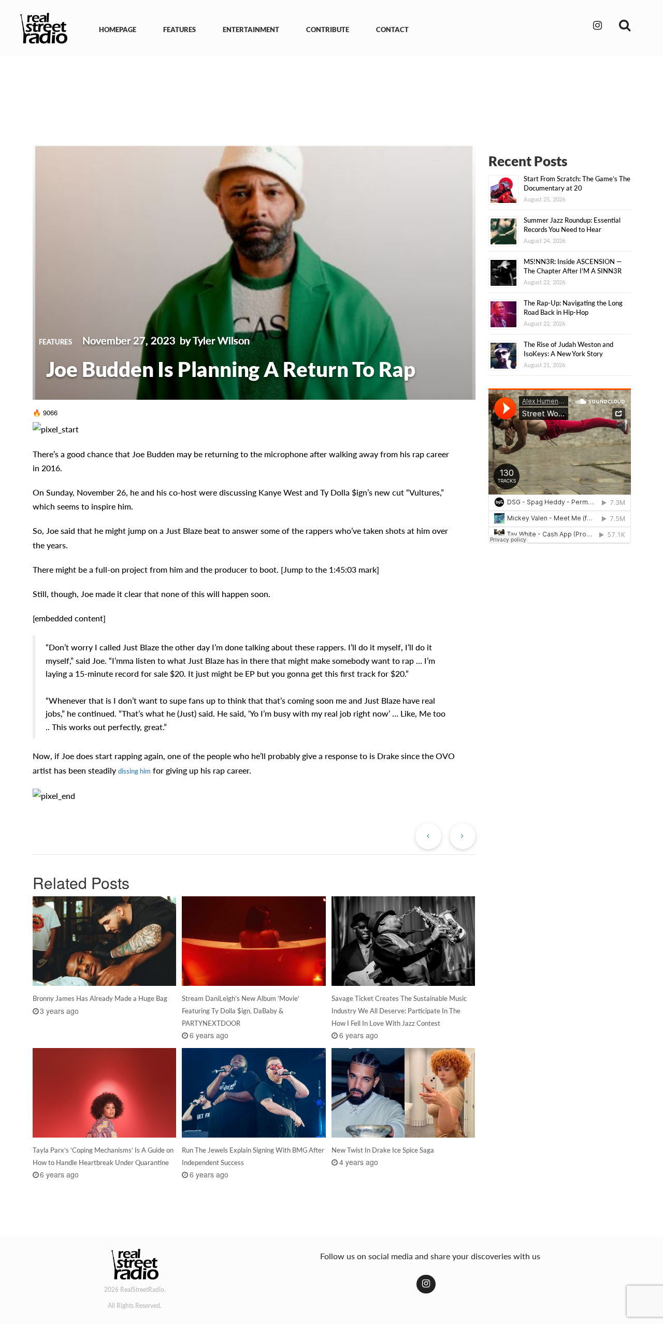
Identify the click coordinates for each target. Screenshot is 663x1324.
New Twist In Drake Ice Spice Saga (383, 1150)
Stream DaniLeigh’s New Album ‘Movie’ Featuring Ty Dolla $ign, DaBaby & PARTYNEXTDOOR (240, 1010)
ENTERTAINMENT (251, 29)
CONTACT (392, 29)
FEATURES (179, 29)
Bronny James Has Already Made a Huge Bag (100, 998)
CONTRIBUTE (327, 29)
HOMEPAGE (117, 29)
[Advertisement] (331, 92)
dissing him (134, 771)
